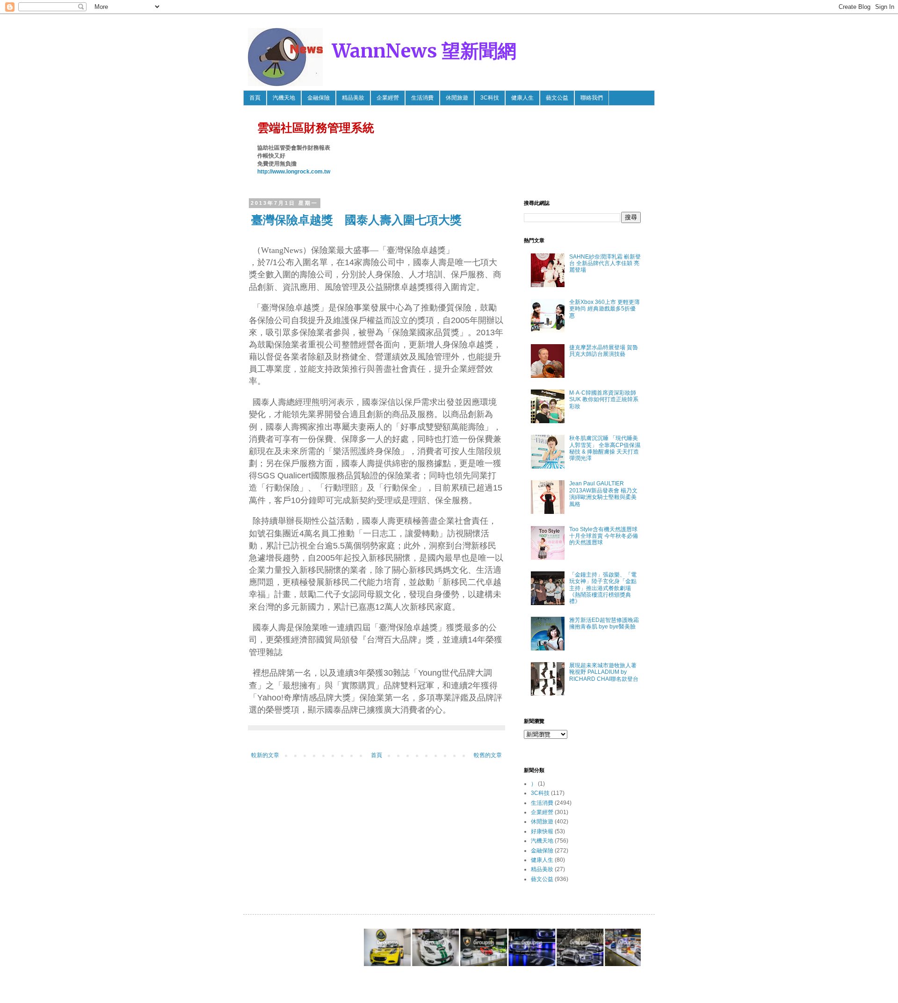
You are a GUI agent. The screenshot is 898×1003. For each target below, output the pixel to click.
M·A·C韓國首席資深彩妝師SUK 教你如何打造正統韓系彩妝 (603, 400)
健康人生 (522, 97)
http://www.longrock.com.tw (293, 171)
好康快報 (542, 831)
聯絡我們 (591, 97)
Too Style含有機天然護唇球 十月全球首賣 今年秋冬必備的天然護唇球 (603, 536)
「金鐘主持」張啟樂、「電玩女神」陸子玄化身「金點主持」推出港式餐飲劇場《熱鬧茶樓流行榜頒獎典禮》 (603, 588)
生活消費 (422, 97)
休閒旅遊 (457, 97)
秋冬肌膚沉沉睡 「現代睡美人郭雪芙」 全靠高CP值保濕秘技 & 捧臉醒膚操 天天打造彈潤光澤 (604, 448)
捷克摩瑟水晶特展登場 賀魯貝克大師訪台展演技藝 (603, 350)
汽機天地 (284, 97)
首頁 (255, 97)
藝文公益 (557, 97)
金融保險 (318, 97)
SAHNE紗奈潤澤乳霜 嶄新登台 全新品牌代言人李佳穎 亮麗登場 (605, 263)
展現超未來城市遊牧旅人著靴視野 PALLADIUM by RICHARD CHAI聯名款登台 (603, 672)
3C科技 (489, 97)
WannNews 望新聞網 (424, 51)
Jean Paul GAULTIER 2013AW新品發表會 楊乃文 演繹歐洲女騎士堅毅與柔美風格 (603, 493)
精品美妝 (353, 97)
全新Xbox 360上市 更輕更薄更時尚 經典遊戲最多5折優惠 (604, 309)
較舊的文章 (488, 755)
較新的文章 (265, 755)
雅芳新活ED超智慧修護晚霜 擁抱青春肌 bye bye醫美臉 (604, 623)
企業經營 (388, 97)
